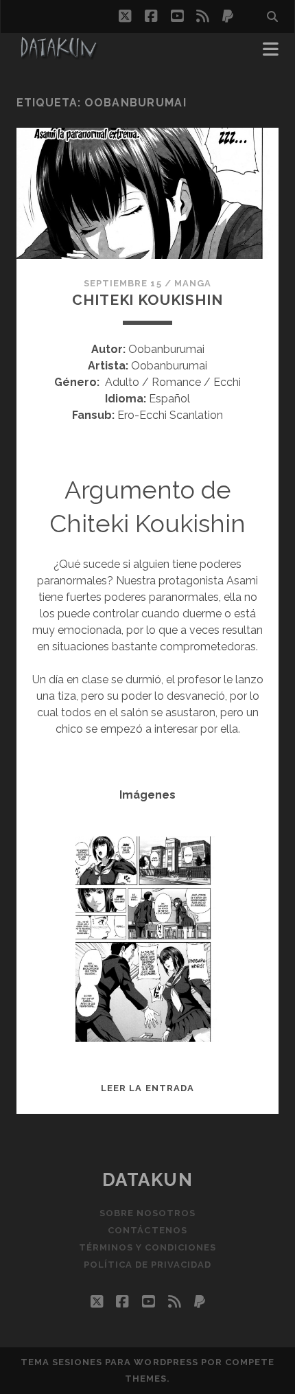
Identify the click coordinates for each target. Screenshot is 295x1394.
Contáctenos (147, 1230)
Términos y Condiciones (148, 1247)
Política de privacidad (148, 1264)
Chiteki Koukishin (147, 299)
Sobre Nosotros (147, 1213)
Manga (192, 283)
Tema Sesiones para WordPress (109, 1362)
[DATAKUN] (58, 53)
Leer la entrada (147, 1088)
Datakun (147, 1179)
